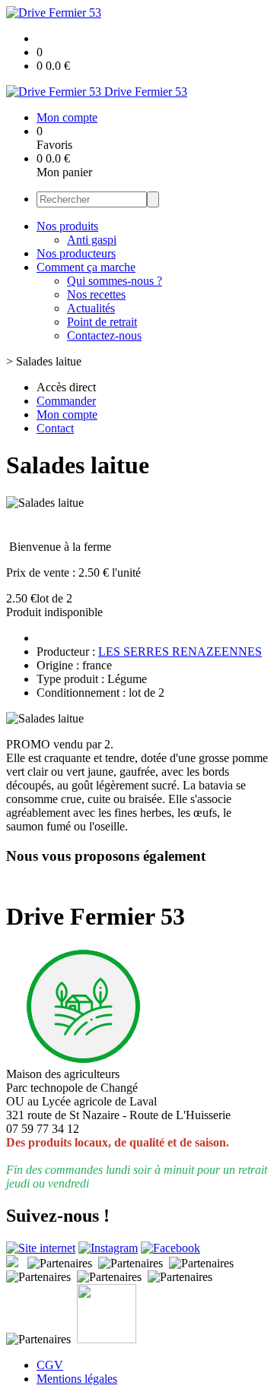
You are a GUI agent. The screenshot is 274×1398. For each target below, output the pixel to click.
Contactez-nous (104, 335)
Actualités (91, 308)
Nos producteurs (76, 253)
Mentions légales (77, 1378)
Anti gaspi (91, 239)
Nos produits (67, 226)
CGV (50, 1364)
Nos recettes (96, 294)
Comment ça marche (86, 267)
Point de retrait (102, 321)
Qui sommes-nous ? (114, 280)
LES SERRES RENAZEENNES (180, 651)
